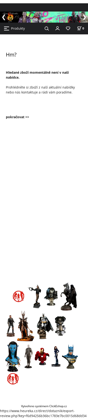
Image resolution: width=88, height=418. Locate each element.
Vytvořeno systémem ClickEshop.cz (44, 406)
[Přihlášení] (57, 28)
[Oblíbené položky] (68, 29)
